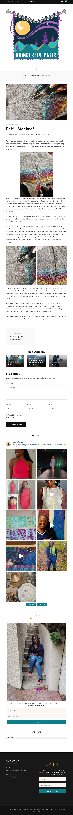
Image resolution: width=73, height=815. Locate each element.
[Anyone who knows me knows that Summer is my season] (21, 494)
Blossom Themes (52, 809)
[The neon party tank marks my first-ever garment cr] (52, 494)
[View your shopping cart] (65, 2)
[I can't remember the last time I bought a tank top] (21, 464)
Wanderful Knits (21, 809)
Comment (9, 384)
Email (29, 404)
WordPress (36, 811)
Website (51, 404)
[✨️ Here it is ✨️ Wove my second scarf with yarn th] (52, 525)
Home (8, 2)
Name (8, 404)
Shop (17, 2)
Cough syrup (54, 364)
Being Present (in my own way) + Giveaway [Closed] (36, 362)
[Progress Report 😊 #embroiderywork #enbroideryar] (21, 587)
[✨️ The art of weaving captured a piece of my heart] (52, 556)
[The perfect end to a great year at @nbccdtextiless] (52, 464)
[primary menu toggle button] (36, 69)
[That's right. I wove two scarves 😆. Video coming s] (21, 556)
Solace (10, 364)
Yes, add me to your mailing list (14, 416)
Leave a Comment (43, 134)
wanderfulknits (12, 134)
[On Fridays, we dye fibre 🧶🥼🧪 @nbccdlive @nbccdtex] (21, 525)
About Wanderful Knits (29, 2)
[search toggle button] (62, 1)
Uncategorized (12, 124)
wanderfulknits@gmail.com (16, 770)
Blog (13, 2)
